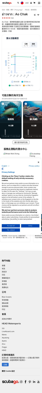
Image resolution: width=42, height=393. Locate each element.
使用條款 (5, 306)
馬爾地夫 (5, 287)
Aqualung (5, 338)
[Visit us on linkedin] (34, 382)
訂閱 (5, 365)
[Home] (7, 3)
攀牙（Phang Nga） (17, 10)
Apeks (4, 341)
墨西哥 (4, 284)
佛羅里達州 (6, 278)
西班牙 (4, 272)
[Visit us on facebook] (25, 382)
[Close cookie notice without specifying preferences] (38, 162)
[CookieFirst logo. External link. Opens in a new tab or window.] (3, 169)
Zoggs (4, 347)
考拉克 (27, 10)
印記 (3, 309)
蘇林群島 (34, 10)
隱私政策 (5, 303)
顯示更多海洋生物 (21, 142)
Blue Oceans (6, 297)
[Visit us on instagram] (21, 382)
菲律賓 (4, 281)
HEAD (4, 350)
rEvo (3, 344)
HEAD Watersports (11, 323)
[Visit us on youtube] (38, 382)
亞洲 (3, 10)
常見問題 (5, 300)
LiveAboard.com (8, 331)
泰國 (7, 10)
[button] (6, 166)
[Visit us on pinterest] (30, 382)
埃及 (3, 269)
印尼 (3, 275)
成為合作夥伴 (7, 319)
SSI (3, 328)
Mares (4, 335)
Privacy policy (34, 166)
